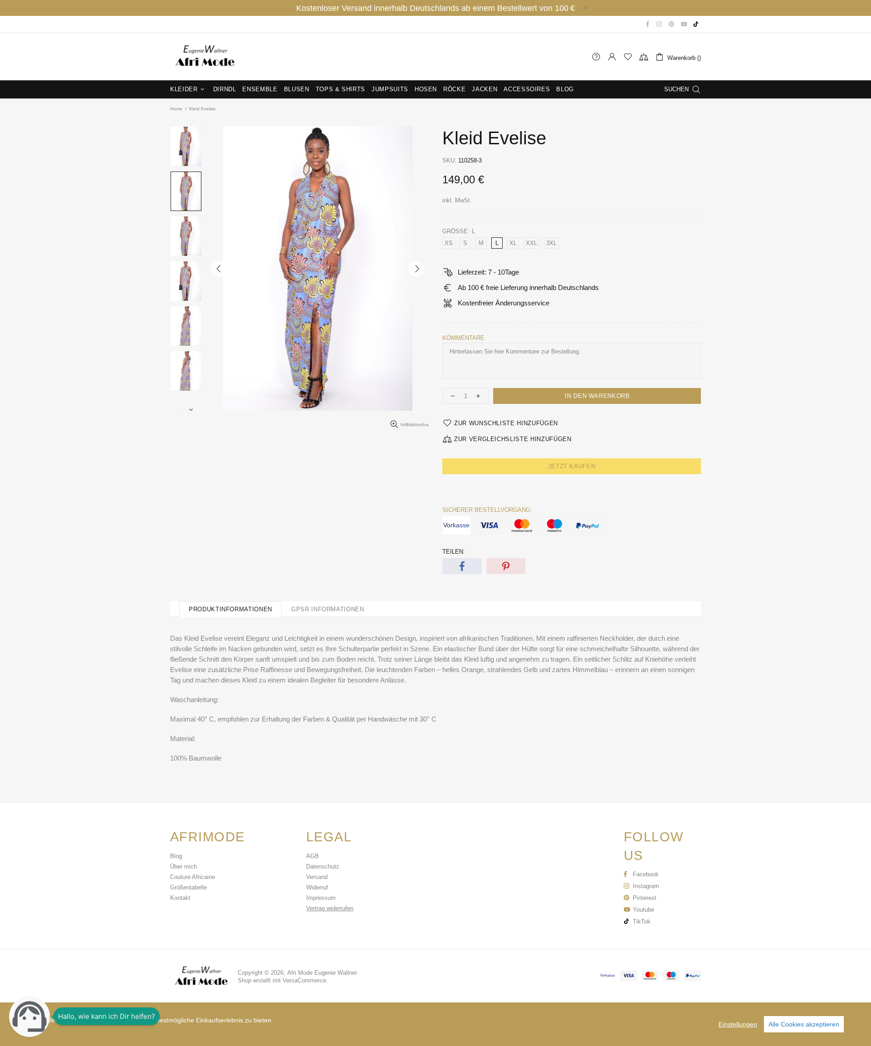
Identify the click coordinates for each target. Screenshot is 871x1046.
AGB (312, 856)
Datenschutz (322, 866)
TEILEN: (453, 551)
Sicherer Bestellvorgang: (487, 509)
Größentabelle (188, 887)
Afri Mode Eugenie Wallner (204, 56)
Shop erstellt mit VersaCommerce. (283, 980)
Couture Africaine (192, 877)
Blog (176, 856)
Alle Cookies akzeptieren (803, 1024)
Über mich (183, 866)
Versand (317, 877)
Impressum (321, 897)
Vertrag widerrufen (329, 908)
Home (176, 108)
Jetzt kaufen (572, 466)
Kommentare (463, 337)
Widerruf (317, 887)
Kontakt (180, 897)
